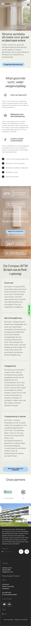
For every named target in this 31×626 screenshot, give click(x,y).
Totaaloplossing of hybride (15, 416)
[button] (2, 551)
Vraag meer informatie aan (13, 64)
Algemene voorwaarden (21, 619)
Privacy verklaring (8, 619)
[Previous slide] (21, 551)
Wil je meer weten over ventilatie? (15, 469)
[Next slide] (26, 551)
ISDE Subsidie (29, 310)
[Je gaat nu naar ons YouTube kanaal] (4, 604)
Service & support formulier (10, 576)
